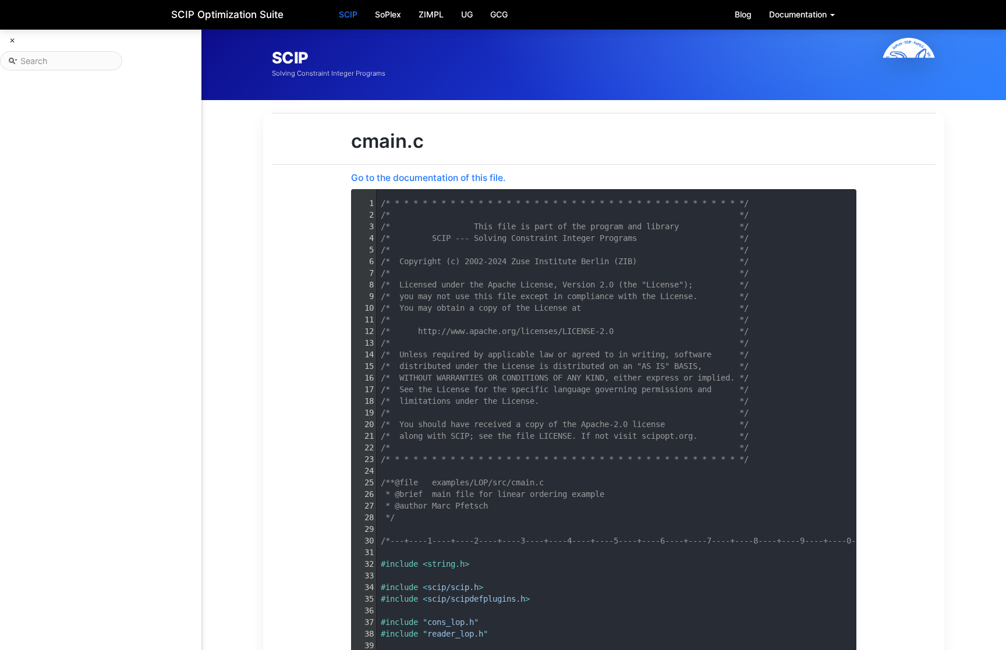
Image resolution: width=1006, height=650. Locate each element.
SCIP (348, 14)
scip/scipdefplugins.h (476, 598)
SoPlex (388, 14)
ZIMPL (431, 14)
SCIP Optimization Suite (227, 14)
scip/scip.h (453, 587)
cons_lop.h (450, 622)
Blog (743, 14)
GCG (499, 14)
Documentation (799, 14)
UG (467, 14)
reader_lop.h (455, 633)
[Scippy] (909, 64)
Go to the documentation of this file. (428, 177)
